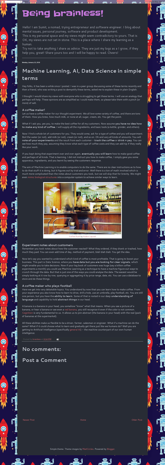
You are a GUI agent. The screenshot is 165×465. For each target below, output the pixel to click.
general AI (75, 329)
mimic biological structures (42, 177)
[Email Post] (57, 339)
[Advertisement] (66, 430)
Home (83, 419)
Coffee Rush (74, 236)
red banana (71, 309)
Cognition (27, 312)
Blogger (111, 448)
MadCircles (87, 448)
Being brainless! (62, 13)
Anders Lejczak (89, 236)
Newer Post (29, 419)
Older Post (137, 419)
